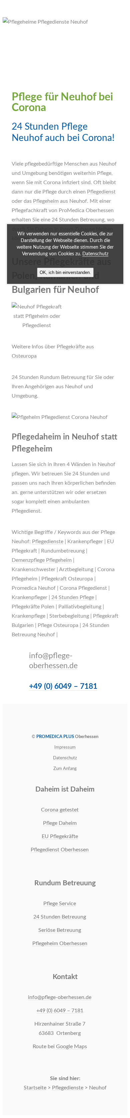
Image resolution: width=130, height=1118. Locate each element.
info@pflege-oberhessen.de (59, 997)
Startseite (35, 1087)
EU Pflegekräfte (60, 836)
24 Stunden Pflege (72, 597)
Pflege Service (59, 903)
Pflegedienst (101, 191)
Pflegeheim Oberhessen (59, 943)
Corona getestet (60, 809)
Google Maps (71, 1046)
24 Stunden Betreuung (59, 917)
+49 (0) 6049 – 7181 (63, 686)
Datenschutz (65, 758)
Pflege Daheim (60, 823)
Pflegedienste (47, 541)
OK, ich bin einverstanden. (65, 272)
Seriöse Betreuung (59, 930)
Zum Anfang (65, 769)
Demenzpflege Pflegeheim (42, 560)
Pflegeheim (46, 201)
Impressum (65, 747)
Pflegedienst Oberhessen (60, 849)
